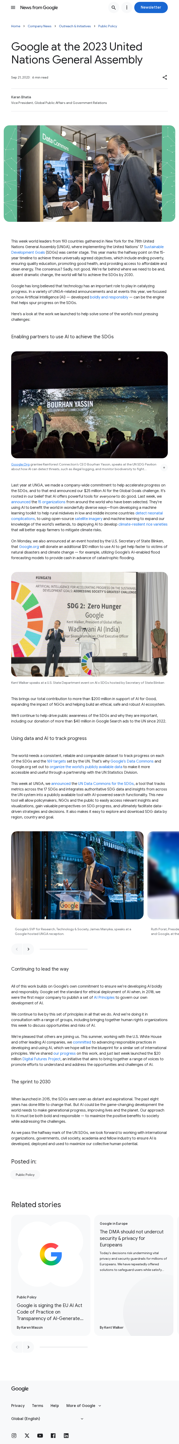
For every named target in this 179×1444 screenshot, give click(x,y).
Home (15, 26)
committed (82, 1042)
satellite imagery (88, 519)
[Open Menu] (13, 7)
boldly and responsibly (109, 297)
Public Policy (107, 26)
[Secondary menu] (126, 7)
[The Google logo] (20, 1389)
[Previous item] (16, 949)
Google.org (29, 546)
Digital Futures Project (41, 1059)
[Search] (113, 7)
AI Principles (104, 997)
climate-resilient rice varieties (143, 524)
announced (21, 502)
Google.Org (20, 464)
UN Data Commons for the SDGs (106, 783)
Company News (40, 26)
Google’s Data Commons (132, 761)
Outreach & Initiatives (75, 26)
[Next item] (28, 949)
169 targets (56, 761)
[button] (151, 7)
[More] (164, 467)
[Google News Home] (39, 7)
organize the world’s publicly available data (86, 767)
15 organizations (51, 502)
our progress (64, 1053)
